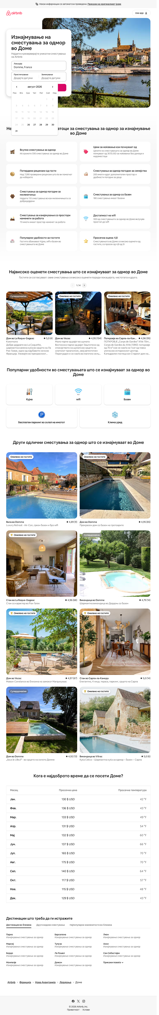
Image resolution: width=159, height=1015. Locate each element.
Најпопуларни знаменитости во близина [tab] (91, 925)
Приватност (73, 1009)
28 (40, 124)
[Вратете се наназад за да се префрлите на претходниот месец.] (17, 87)
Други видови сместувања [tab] (50, 925)
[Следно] (84, 285)
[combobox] (39, 67)
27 (34, 124)
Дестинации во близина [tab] (18, 925)
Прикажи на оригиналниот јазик (104, 4)
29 (46, 124)
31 (16, 131)
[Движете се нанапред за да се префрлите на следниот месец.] (52, 87)
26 (28, 124)
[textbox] (25, 78)
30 (53, 124)
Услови (86, 1009)
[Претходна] (72, 285)
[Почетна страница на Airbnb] (14, 13)
